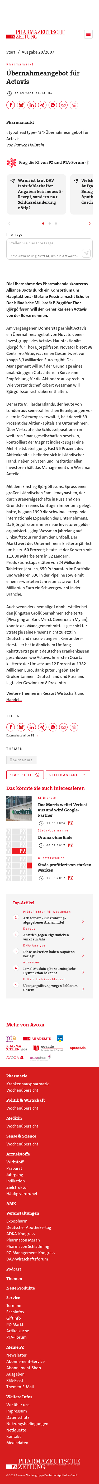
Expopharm (16, 1221)
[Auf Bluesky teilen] (21, 105)
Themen (14, 1278)
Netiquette (16, 1430)
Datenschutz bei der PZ (20, 735)
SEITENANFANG (64, 775)
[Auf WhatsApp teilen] (53, 105)
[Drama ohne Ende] (19, 841)
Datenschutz (17, 1417)
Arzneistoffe (18, 1154)
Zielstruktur (17, 1187)
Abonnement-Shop (23, 1368)
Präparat (14, 1168)
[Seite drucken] (74, 105)
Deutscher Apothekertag (28, 1227)
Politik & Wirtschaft (25, 1100)
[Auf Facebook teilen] (10, 105)
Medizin (14, 1118)
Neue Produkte (20, 1288)
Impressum (16, 1411)
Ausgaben (15, 1374)
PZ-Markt (14, 1324)
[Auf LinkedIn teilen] (31, 105)
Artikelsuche (17, 1331)
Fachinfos (15, 1312)
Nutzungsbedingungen (27, 1423)
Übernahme (21, 760)
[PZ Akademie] (37, 1038)
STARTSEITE (21, 775)
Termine (13, 1305)
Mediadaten (17, 1442)
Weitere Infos (19, 1397)
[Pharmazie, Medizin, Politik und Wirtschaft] (35, 34)
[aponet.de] (78, 1048)
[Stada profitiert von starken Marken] (19, 868)
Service (13, 1297)
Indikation (15, 1181)
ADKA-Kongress (20, 1233)
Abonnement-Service (25, 1361)
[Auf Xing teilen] (42, 105)
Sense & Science (21, 1136)
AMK (11, 1203)
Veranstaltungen (22, 1213)
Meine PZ (15, 1347)
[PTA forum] (11, 1038)
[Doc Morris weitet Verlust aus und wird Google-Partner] (19, 808)
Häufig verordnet (21, 1193)
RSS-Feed (14, 1380)
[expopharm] (41, 1057)
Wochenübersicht (22, 1090)
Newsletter (16, 1355)
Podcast (13, 1269)
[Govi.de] (48, 1048)
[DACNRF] (60, 1038)
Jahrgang (14, 1174)
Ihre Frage (14, 234)
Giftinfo (13, 1318)
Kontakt (13, 1436)
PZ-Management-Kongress (30, 1252)
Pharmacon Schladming (27, 1246)
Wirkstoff (14, 1162)
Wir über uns (18, 1404)
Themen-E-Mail (20, 1387)
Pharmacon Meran (23, 1240)
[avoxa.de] (14, 1057)
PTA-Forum (16, 1337)
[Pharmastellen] (16, 1048)
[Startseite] (43, 1464)
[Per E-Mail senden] (63, 105)
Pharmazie (16, 1076)
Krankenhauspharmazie (27, 1084)
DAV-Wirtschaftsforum (27, 1259)
